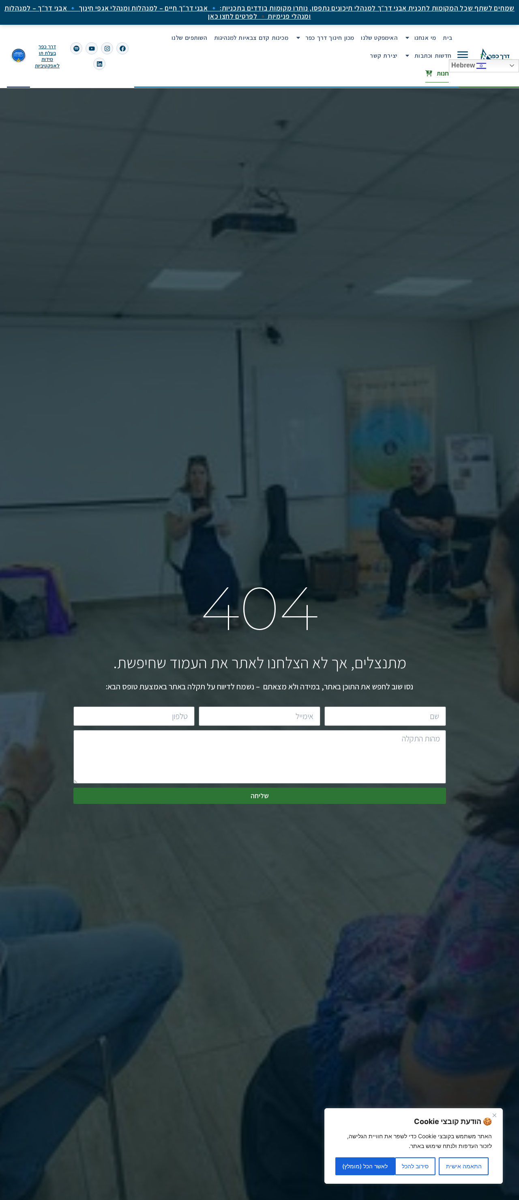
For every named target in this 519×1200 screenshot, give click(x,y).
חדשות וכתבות (432, 55)
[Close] (494, 1115)
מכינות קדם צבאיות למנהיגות (251, 37)
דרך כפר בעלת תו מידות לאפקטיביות (47, 56)
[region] (413, 1146)
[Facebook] (122, 48)
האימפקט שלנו (379, 37)
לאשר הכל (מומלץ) (365, 1166)
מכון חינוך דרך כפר (329, 37)
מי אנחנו (425, 37)
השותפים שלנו (189, 37)
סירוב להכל (415, 1166)
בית (447, 37)
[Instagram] (107, 48)
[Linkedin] (99, 64)
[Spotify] (76, 48)
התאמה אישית (464, 1166)
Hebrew (463, 65)
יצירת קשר (383, 55)
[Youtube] (92, 48)
